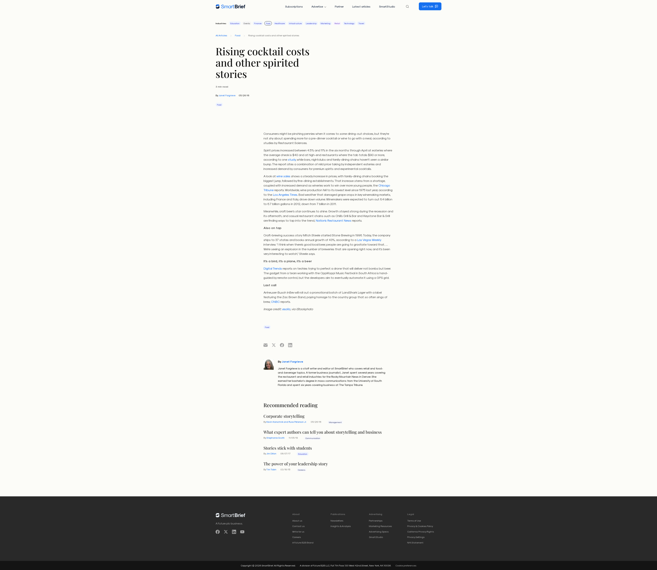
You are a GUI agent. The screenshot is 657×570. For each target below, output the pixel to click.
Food (268, 23)
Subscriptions (294, 6)
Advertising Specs (379, 531)
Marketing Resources (380, 526)
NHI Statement (415, 542)
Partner (339, 6)
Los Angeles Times (285, 194)
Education (235, 23)
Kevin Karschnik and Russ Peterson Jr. (286, 421)
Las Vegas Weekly (369, 239)
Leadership (311, 23)
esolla (286, 309)
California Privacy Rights (420, 531)
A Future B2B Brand (302, 542)
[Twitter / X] (226, 532)
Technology (349, 23)
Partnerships (375, 520)
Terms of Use (414, 520)
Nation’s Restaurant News (333, 220)
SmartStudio (387, 6)
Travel (361, 23)
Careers (301, 470)
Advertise (317, 6)
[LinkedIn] (234, 532)
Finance (258, 23)
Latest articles (361, 6)
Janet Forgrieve (226, 95)
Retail (337, 23)
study (292, 159)
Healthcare (280, 23)
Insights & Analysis (341, 526)
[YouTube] (242, 532)
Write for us (298, 531)
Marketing (325, 23)
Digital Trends (272, 268)
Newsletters (337, 520)
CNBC (275, 301)
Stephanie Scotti (275, 437)
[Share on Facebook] (282, 345)
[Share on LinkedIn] (290, 345)
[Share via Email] (265, 345)
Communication (312, 438)
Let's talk (427, 6)
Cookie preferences (405, 565)
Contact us (298, 526)
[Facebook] (218, 532)
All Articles (221, 35)
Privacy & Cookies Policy (420, 526)
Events (247, 23)
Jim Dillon (271, 453)
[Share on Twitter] (274, 345)
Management (335, 422)
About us (297, 520)
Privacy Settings (415, 537)
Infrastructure (295, 23)
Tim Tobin (271, 469)
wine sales (283, 176)
